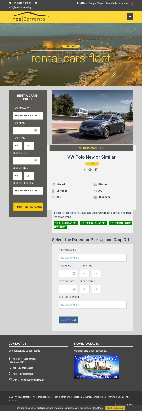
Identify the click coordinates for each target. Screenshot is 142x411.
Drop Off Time (87, 281)
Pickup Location (67, 250)
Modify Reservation (117, 3)
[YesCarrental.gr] (30, 18)
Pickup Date (65, 266)
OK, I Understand (115, 408)
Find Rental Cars (28, 206)
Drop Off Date (66, 281)
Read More (97, 408)
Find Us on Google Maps (90, 3)
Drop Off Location (69, 297)
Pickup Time (86, 266)
